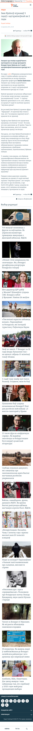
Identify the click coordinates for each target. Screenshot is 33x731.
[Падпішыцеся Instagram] (27, 701)
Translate (29, 1)
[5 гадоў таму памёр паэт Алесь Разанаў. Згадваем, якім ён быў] (16, 369)
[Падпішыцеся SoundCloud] (23, 701)
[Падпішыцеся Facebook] (6, 701)
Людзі (3, 10)
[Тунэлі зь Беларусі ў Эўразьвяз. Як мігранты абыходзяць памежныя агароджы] (16, 611)
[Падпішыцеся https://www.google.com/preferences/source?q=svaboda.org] (2, 701)
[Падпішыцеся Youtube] (15, 701)
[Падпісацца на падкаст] (19, 701)
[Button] (17, 31)
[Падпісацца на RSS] (6, 705)
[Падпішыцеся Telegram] (2, 705)
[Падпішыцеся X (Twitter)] (11, 701)
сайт (9, 74)
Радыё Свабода (5, 23)
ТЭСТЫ (17, 729)
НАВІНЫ (7, 729)
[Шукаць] (26, 729)
